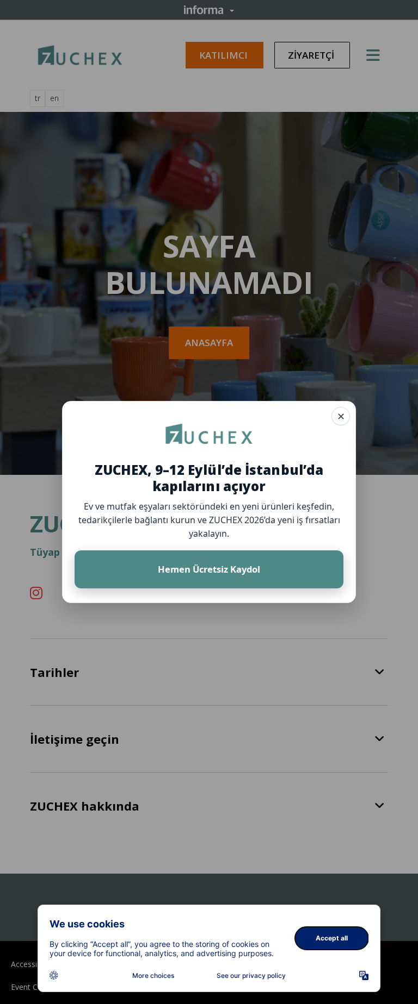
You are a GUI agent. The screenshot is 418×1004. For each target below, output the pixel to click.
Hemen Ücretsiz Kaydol (209, 569)
